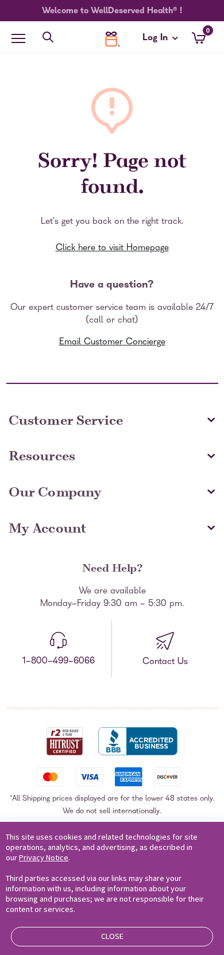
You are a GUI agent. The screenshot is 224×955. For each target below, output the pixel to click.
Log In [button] (156, 40)
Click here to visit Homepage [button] (112, 248)
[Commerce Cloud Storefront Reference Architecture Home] (112, 39)
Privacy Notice (43, 857)
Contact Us (165, 662)
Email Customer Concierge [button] (112, 342)
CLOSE (112, 936)
